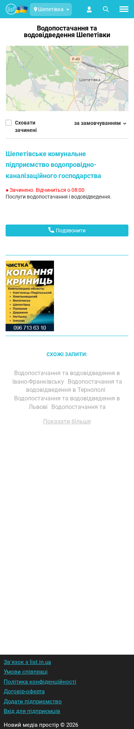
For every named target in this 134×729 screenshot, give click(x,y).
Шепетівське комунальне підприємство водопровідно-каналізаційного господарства (53, 165)
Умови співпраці (26, 671)
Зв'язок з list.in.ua (27, 662)
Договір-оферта (24, 691)
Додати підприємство (33, 701)
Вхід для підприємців (32, 711)
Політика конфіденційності (40, 681)
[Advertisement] (67, 530)
